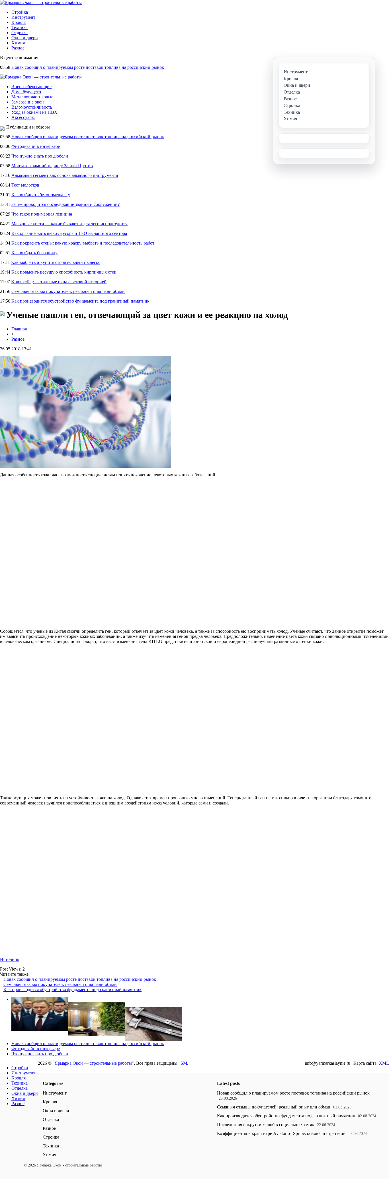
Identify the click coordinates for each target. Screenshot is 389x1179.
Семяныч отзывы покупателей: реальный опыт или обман (68, 291)
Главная (19, 328)
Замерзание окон (27, 102)
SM (184, 1063)
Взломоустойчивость (31, 107)
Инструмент (23, 17)
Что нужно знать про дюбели (39, 156)
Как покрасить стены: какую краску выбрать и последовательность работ (82, 243)
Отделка (19, 32)
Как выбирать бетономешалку (40, 194)
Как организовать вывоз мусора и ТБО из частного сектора (69, 233)
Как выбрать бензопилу (34, 252)
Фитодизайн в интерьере (35, 146)
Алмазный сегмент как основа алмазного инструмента (64, 175)
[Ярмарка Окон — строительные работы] (41, 2)
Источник (9, 959)
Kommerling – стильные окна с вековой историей (59, 281)
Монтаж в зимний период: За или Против (52, 165)
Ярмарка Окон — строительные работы (93, 1063)
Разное (17, 47)
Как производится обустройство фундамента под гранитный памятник (80, 301)
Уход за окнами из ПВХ (34, 112)
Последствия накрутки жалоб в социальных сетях (265, 1124)
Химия (18, 42)
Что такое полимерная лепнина (41, 214)
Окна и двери (24, 37)
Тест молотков (25, 185)
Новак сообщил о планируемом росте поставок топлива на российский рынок (87, 67)
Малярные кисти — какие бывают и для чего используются (69, 223)
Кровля (18, 22)
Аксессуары (23, 117)
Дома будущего (26, 91)
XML (384, 1063)
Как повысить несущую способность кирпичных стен (63, 272)
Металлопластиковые (32, 96)
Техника (19, 27)
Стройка (19, 12)
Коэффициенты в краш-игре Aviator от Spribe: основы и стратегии (281, 1133)
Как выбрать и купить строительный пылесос (55, 262)
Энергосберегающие (31, 86)
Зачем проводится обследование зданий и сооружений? (65, 204)
